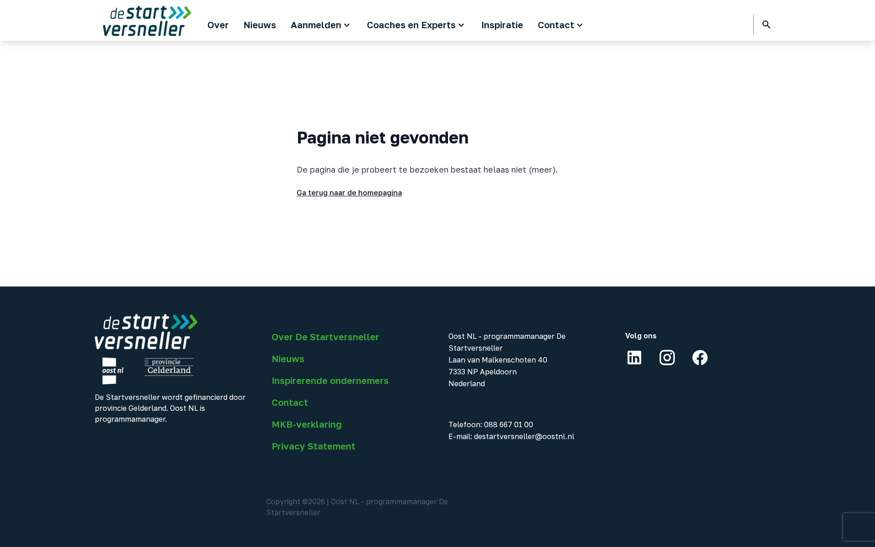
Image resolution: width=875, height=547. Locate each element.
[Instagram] (667, 357)
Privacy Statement (313, 445)
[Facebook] (700, 357)
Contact (290, 402)
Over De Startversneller (325, 336)
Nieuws (288, 358)
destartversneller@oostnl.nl (524, 436)
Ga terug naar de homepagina (349, 192)
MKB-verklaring (307, 424)
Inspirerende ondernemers (330, 380)
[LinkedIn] (634, 357)
